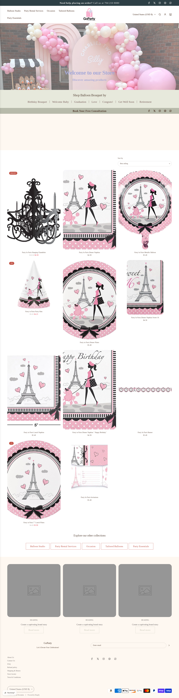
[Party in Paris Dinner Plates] (89, 299)
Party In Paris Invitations (89, 497)
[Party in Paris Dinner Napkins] (89, 390)
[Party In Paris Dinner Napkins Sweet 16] (145, 287)
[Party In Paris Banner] (145, 390)
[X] (154, 3)
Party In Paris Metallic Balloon (145, 252)
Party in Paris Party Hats (33, 311)
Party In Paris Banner (145, 432)
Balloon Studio (37, 546)
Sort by (120, 158)
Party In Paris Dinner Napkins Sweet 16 (145, 317)
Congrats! (107, 101)
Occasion (90, 546)
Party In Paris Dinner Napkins (89, 252)
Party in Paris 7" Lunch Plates (34, 522)
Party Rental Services (65, 546)
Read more (33, 630)
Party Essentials (141, 546)
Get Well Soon (126, 101)
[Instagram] (159, 3)
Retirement (145, 101)
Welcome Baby (60, 101)
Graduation (80, 101)
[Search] (159, 14)
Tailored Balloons (114, 546)
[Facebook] (149, 3)
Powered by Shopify (34, 695)
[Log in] (165, 14)
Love (94, 101)
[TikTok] (170, 3)
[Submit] (169, 645)
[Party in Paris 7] (34, 480)
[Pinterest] (165, 3)
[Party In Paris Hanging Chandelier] (34, 209)
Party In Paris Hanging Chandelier (34, 252)
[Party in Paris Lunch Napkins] (34, 390)
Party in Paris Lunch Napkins (34, 432)
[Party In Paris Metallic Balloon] (145, 209)
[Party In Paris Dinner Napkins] (89, 209)
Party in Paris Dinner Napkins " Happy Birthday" (89, 432)
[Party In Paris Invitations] (89, 467)
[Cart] (170, 14)
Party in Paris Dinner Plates (89, 342)
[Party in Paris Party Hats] (34, 284)
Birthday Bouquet (37, 101)
